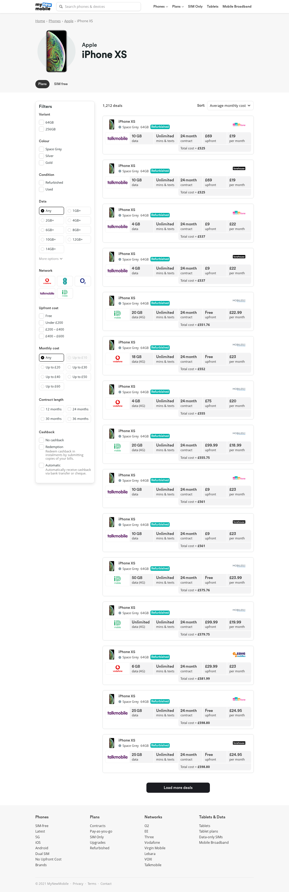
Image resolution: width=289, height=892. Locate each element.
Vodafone (152, 842)
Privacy (78, 883)
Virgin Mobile (154, 848)
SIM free (61, 84)
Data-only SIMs (211, 837)
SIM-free (41, 825)
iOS (38, 842)
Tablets (212, 6)
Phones (159, 6)
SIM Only (195, 6)
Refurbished (99, 848)
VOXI (148, 859)
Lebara (150, 853)
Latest (40, 831)
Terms (92, 883)
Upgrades (98, 842)
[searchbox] (98, 6)
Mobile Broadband (237, 6)
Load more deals (178, 788)
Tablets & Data (212, 817)
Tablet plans (208, 831)
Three (149, 837)
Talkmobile (152, 865)
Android (41, 848)
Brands (41, 865)
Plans (176, 6)
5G (37, 837)
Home (40, 21)
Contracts (98, 825)
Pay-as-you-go (101, 831)
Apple (68, 21)
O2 (146, 825)
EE (146, 831)
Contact (105, 883)
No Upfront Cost (48, 859)
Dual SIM (42, 853)
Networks (153, 817)
